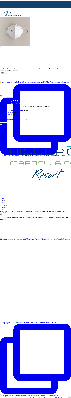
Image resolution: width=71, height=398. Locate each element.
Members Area (3, 2)
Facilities (4, 199)
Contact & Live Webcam (4, 210)
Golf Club (2, 198)
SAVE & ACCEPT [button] (2, 218)
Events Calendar (5, 205)
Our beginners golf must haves (4, 77)
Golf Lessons (4, 200)
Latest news (4, 206)
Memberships (3, 202)
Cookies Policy (3, 125)
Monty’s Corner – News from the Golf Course (7, 112)
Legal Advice (3, 126)
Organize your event (5, 204)
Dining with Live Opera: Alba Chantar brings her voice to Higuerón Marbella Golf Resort (12, 110)
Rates (2, 201)
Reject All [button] (8, 212)
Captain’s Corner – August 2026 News (6, 114)
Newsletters (4, 207)
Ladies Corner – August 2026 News (5, 116)
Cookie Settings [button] (2, 212)
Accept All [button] (5, 212)
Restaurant (2, 203)
